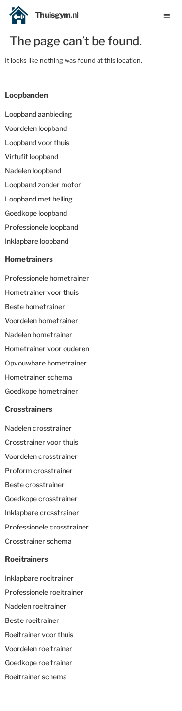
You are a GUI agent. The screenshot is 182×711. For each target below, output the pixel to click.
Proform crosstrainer (39, 470)
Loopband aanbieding (38, 114)
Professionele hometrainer (47, 278)
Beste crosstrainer (35, 484)
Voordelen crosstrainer (41, 456)
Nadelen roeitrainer (35, 606)
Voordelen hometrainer (41, 320)
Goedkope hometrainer (41, 391)
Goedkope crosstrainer (41, 498)
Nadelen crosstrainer (38, 428)
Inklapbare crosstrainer (42, 513)
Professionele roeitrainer (44, 592)
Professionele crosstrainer (47, 527)
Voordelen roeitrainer (38, 648)
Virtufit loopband (31, 156)
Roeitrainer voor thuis (39, 634)
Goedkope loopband (36, 213)
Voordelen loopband (36, 128)
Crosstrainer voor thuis (41, 442)
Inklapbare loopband (36, 241)
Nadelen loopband (33, 170)
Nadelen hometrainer (38, 334)
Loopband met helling (39, 199)
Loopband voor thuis (37, 142)
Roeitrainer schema (36, 677)
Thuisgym (57, 14)
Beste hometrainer (35, 306)
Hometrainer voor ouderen (47, 349)
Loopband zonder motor (43, 185)
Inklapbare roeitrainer (39, 578)
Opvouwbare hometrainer (46, 363)
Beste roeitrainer (32, 620)
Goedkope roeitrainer (38, 662)
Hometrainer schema (38, 377)
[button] (167, 15)
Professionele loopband (41, 227)
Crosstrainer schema (38, 541)
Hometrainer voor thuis (42, 292)
